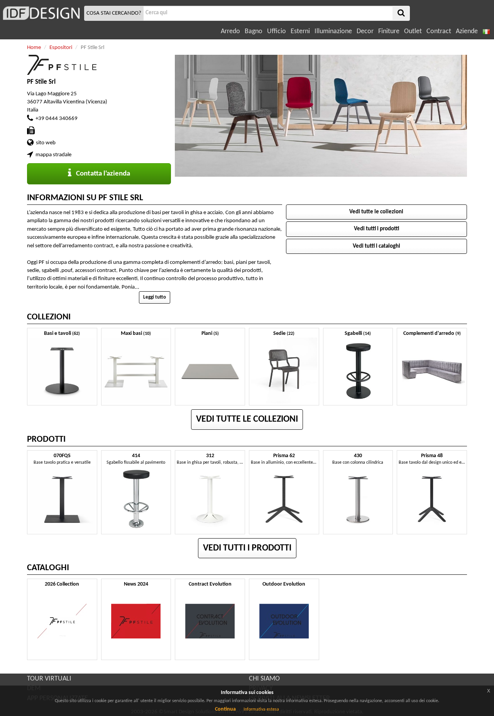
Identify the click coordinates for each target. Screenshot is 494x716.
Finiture (388, 31)
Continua (225, 709)
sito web (46, 143)
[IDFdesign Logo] (41, 13)
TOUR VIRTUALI (49, 678)
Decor (365, 31)
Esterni (300, 31)
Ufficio (276, 31)
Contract (438, 31)
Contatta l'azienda (100, 173)
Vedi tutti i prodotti (376, 229)
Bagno (253, 31)
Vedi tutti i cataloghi (376, 246)
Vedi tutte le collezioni (376, 212)
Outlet (413, 31)
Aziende (467, 31)
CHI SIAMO (264, 678)
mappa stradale (53, 155)
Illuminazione (333, 31)
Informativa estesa (261, 709)
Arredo (230, 31)
